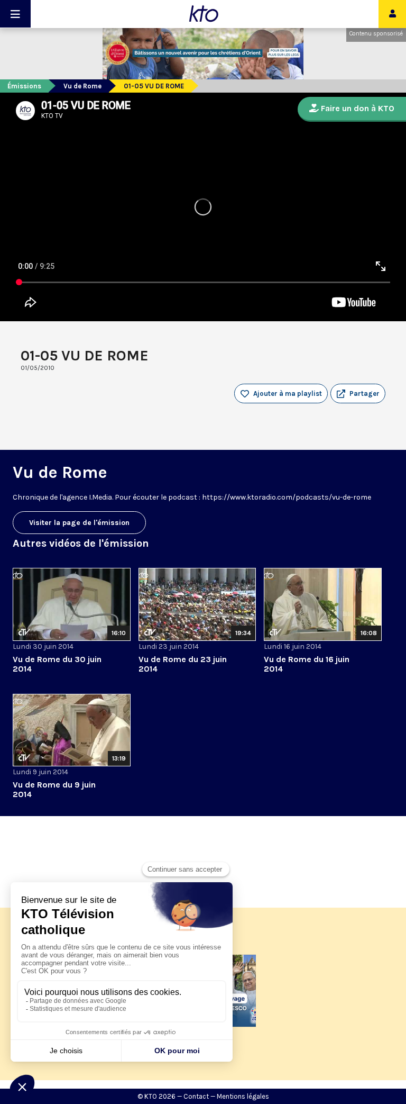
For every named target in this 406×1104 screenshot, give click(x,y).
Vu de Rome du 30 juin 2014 (57, 664)
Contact (196, 1096)
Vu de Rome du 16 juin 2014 (306, 664)
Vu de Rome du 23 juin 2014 (183, 664)
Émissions (24, 86)
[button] (357, 394)
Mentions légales (243, 1096)
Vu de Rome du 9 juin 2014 (54, 789)
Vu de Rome (82, 86)
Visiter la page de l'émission (79, 522)
